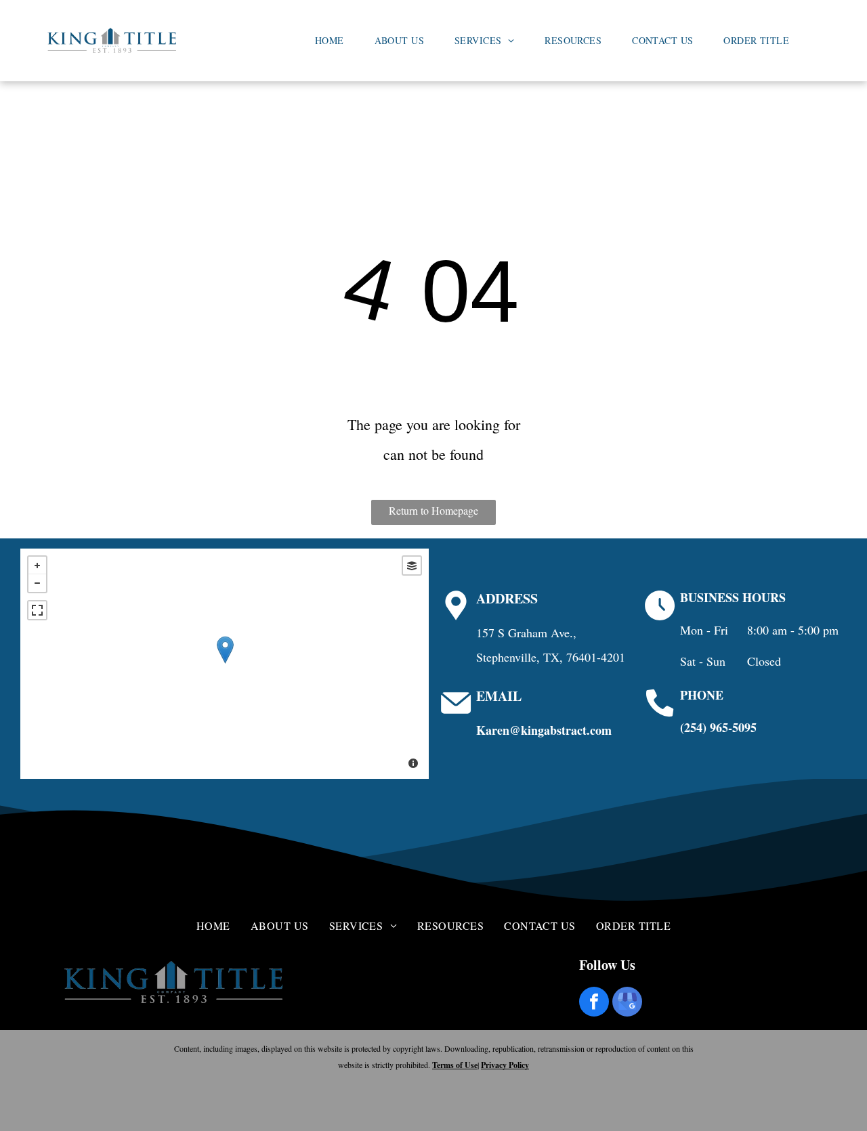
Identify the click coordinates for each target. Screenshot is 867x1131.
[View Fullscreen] (37, 610)
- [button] (37, 583)
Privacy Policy (505, 1065)
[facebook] (594, 1003)
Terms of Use (455, 1065)
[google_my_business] (627, 1003)
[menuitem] (334, 40)
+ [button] (37, 565)
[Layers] (412, 565)
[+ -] (224, 664)
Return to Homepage (433, 510)
